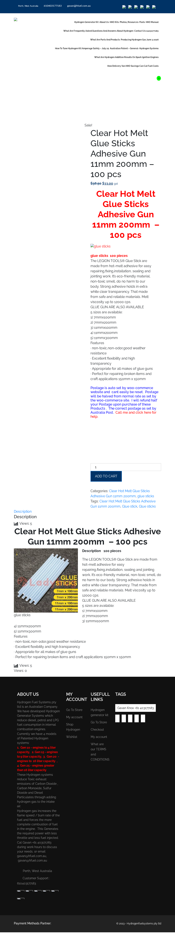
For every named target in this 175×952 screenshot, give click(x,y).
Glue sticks (147, 506)
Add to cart (106, 476)
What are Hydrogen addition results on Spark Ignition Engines (126, 57)
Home (18, 115)
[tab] (23, 511)
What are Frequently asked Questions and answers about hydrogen (98, 31)
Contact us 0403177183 (146, 31)
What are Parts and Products (105, 39)
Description (23, 511)
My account (74, 717)
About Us (104, 22)
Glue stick (129, 506)
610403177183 (52, 5)
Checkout (97, 729)
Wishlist (71, 737)
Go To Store (74, 710)
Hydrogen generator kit (86, 22)
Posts (142, 22)
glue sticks (145, 496)
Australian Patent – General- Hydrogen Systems (134, 48)
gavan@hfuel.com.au (79, 5)
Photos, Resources (129, 22)
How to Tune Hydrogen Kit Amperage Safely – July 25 (82, 48)
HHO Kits (114, 22)
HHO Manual (152, 22)
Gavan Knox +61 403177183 (135, 708)
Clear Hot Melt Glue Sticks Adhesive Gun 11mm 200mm (68, 115)
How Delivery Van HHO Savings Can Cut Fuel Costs (133, 66)
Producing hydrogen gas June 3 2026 (140, 39)
